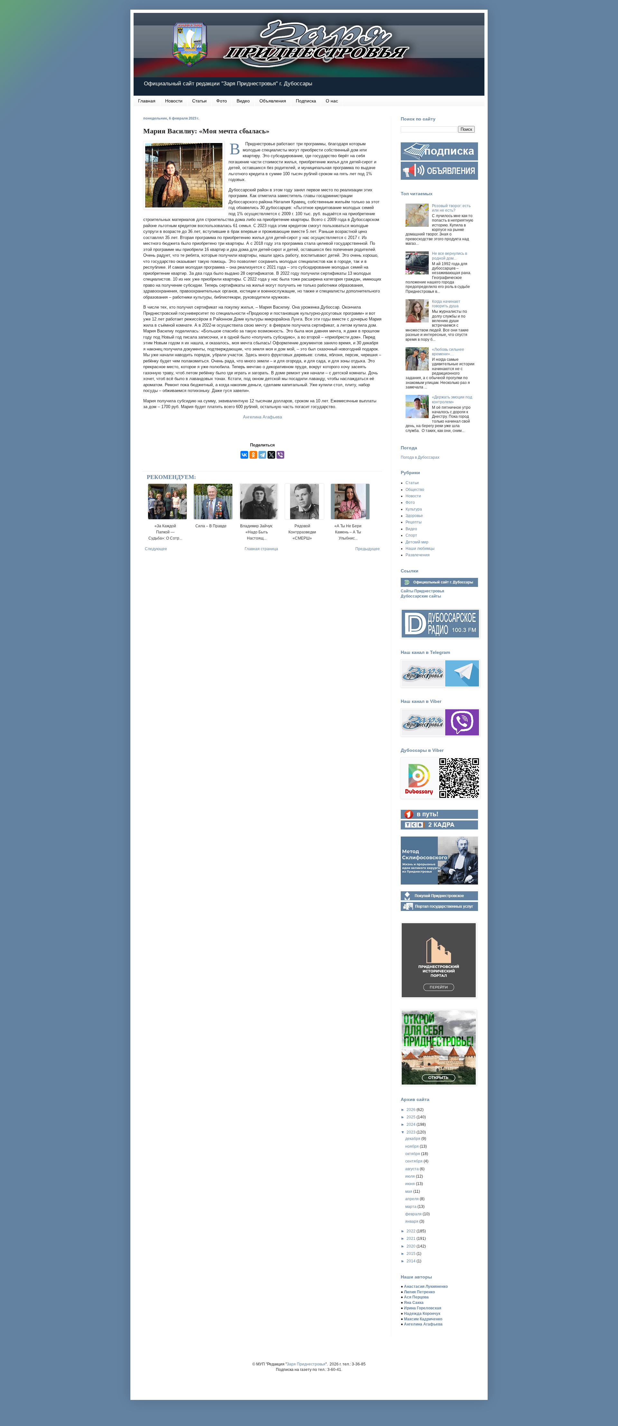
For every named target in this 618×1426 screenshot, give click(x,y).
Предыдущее (367, 549)
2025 (412, 1117)
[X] (271, 455)
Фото (221, 100)
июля (410, 1176)
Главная (146, 100)
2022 (412, 1231)
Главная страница (261, 549)
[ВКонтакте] (244, 455)
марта (411, 1206)
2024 (412, 1124)
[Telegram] (262, 455)
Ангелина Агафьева (262, 417)
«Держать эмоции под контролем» (452, 399)
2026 (412, 1109)
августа (412, 1169)
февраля (414, 1214)
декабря (413, 1138)
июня (410, 1184)
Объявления (272, 100)
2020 (412, 1246)
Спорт (411, 535)
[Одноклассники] (253, 455)
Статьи (199, 100)
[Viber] (280, 455)
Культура (414, 509)
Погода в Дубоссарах (420, 457)
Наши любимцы (420, 548)
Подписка (306, 100)
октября (413, 1154)
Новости (174, 100)
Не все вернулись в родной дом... (449, 255)
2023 (412, 1132)
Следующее (156, 549)
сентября (414, 1161)
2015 (412, 1253)
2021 (412, 1238)
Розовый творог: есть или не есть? (451, 208)
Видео (243, 100)
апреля (412, 1199)
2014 (412, 1261)
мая (409, 1191)
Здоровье (414, 515)
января (412, 1221)
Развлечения (418, 555)
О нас (332, 100)
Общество (415, 489)
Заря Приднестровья (306, 1364)
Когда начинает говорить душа (446, 303)
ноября (412, 1146)
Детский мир (417, 542)
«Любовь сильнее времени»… (448, 351)
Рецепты (414, 522)
